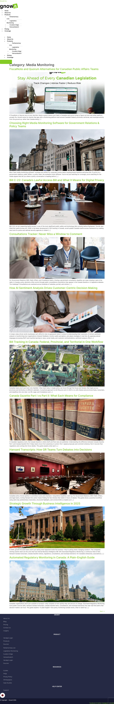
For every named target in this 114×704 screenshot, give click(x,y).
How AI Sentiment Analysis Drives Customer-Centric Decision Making (53, 288)
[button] (58, 15)
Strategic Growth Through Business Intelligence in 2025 (44, 503)
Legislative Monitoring (11, 22)
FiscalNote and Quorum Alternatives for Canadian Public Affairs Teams (53, 69)
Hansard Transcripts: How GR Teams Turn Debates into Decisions (50, 449)
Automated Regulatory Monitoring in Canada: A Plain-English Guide (52, 557)
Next (102, 611)
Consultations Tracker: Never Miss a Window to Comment (45, 234)
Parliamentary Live (12, 18)
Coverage (8, 31)
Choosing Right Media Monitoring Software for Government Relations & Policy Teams (54, 124)
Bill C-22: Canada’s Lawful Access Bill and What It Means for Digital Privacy (56, 180)
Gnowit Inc (3, 1)
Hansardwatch (14, 27)
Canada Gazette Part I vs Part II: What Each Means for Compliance (51, 395)
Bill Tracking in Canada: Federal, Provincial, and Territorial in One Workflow (56, 341)
